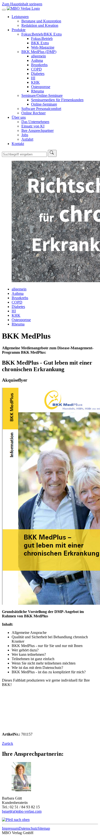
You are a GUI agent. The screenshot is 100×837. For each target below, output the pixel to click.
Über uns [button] (19, 117)
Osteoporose (40, 87)
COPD (36, 69)
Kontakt (18, 144)
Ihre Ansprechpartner (37, 130)
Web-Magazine (42, 47)
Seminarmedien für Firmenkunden (57, 100)
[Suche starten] (52, 153)
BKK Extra (40, 43)
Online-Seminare (44, 104)
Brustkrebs (39, 65)
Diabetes (37, 74)
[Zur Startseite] (23, 8)
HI (33, 78)
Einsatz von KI (32, 126)
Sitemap (44, 828)
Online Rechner (33, 113)
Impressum (10, 828)
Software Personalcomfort (41, 109)
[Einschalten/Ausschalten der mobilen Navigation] (4, 9)
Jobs (24, 135)
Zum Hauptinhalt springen (22, 4)
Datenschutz (28, 828)
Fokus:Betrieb (42, 38)
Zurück (7, 743)
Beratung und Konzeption (41, 21)
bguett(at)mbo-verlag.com (22, 811)
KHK (35, 82)
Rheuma (37, 91)
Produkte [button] (18, 30)
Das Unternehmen (35, 122)
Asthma (37, 60)
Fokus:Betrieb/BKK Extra (41, 34)
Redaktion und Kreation (39, 25)
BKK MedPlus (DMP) (38, 52)
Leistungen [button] (20, 17)
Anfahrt (27, 139)
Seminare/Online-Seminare (42, 95)
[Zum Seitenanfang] (16, 820)
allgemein (38, 56)
